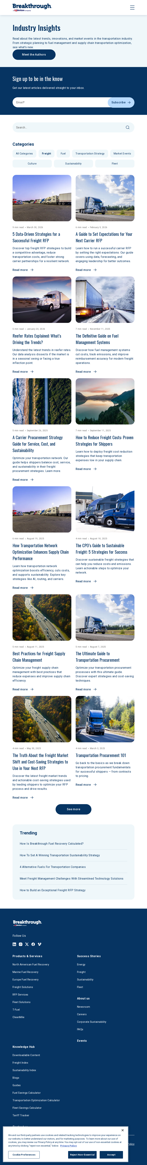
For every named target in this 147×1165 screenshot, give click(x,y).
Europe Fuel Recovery (26, 979)
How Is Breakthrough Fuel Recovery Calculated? (52, 843)
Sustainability (73, 163)
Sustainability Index (24, 1070)
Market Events (122, 153)
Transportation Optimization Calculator (36, 1100)
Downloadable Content (26, 1055)
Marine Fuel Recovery (26, 972)
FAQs (80, 1029)
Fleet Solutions (21, 1002)
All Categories (24, 153)
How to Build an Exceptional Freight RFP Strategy (53, 890)
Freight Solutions (23, 987)
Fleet (115, 163)
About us (83, 998)
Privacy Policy (68, 1145)
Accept (111, 1154)
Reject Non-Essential (82, 1154)
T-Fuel (16, 1009)
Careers (82, 1014)
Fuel (63, 153)
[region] (65, 1144)
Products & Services (27, 956)
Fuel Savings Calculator (27, 1092)
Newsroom (83, 1006)
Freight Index (20, 1062)
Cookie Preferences (24, 1154)
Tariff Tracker (21, 1115)
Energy (81, 964)
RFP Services (20, 994)
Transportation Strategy (90, 153)
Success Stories (89, 956)
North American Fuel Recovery (31, 964)
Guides (17, 1085)
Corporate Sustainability (91, 1021)
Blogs (16, 1077)
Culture (32, 163)
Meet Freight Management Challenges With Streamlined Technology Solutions (72, 878)
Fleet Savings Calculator (27, 1107)
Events (82, 1040)
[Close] (123, 1130)
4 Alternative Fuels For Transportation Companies (53, 867)
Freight (46, 153)
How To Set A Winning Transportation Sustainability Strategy (60, 855)
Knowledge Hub (24, 1047)
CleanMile (18, 1017)
